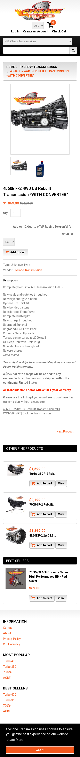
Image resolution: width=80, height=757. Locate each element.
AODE (7, 677)
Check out (59, 31)
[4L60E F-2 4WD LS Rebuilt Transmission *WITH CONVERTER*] (40, 113)
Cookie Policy (11, 644)
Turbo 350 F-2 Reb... (42, 473)
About (7, 633)
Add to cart (17, 252)
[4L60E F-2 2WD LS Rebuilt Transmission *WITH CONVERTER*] (16, 536)
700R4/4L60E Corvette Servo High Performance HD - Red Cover (48, 577)
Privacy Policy (12, 638)
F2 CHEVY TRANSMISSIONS (38, 67)
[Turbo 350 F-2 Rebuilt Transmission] (16, 470)
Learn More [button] (15, 739)
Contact (8, 627)
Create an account (35, 31)
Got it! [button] (40, 749)
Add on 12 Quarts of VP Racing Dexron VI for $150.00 (43, 230)
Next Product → (67, 431)
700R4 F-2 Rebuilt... (42, 504)
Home (10, 67)
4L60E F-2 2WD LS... (42, 535)
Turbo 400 (9, 661)
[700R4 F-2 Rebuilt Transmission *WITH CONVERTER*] (16, 505)
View (61, 483)
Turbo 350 (9, 666)
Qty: (5, 212)
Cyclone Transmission (28, 270)
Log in (15, 31)
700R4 (7, 672)
